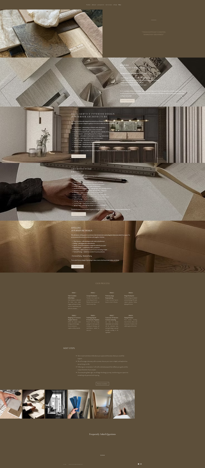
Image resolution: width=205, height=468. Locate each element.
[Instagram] (141, 464)
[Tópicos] (138, 464)
